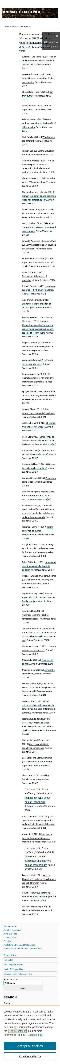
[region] (30, 1035)
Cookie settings (17, 1031)
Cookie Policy (35, 1034)
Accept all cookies (30, 1046)
